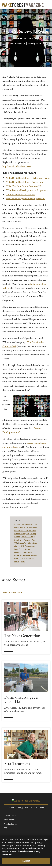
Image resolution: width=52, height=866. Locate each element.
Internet (32, 530)
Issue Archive (9, 819)
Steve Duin (22, 543)
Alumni (17, 524)
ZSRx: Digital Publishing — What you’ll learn (28, 177)
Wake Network (37, 807)
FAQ (5, 828)
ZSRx (23, 561)
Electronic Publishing (28, 527)
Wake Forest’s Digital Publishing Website (25, 198)
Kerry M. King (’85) (27, 38)
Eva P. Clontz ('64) (21, 530)
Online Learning (28, 536)
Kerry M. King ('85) (21, 533)
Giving (19, 807)
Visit (27, 807)
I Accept (26, 860)
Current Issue (10, 815)
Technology (29, 546)
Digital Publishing (27, 524)
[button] (48, 5)
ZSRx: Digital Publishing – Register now (25, 181)
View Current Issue (12, 592)
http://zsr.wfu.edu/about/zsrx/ (16, 166)
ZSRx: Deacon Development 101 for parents (27, 190)
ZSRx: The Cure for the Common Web (24, 186)
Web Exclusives (17, 43)
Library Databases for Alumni (20, 194)
